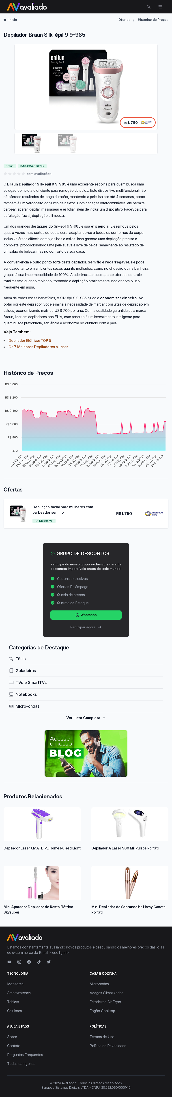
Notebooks (26, 694)
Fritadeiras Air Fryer (105, 1002)
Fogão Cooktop (102, 1011)
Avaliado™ (69, 1083)
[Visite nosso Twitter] (49, 962)
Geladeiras (26, 670)
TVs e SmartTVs (31, 682)
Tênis (21, 658)
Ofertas (124, 20)
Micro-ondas (28, 706)
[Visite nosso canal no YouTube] (9, 962)
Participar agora (82, 627)
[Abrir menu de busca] (148, 6)
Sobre (12, 1036)
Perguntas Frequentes (25, 1054)
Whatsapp (88, 615)
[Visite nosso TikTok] (39, 962)
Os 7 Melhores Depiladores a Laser (38, 347)
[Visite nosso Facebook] (29, 962)
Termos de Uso (102, 1036)
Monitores (15, 984)
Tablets (13, 1002)
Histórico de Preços (153, 20)
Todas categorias (21, 1063)
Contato (13, 1045)
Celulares (14, 1011)
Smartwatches (19, 993)
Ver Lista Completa (83, 718)
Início (13, 20)
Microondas (99, 984)
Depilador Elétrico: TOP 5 (30, 340)
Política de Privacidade (108, 1045)
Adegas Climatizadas (106, 993)
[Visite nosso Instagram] (19, 962)
